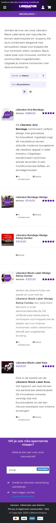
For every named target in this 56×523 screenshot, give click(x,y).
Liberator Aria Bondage (30, 109)
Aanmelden (43, 469)
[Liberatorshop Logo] (28, 6)
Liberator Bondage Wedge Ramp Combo (31, 236)
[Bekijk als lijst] (30, 92)
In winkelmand (23, 177)
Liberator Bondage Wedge (31, 197)
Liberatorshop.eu (38, 512)
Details (38, 176)
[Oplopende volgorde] (43, 76)
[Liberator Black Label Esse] (7, 367)
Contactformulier (23, 496)
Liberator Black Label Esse (31, 362)
